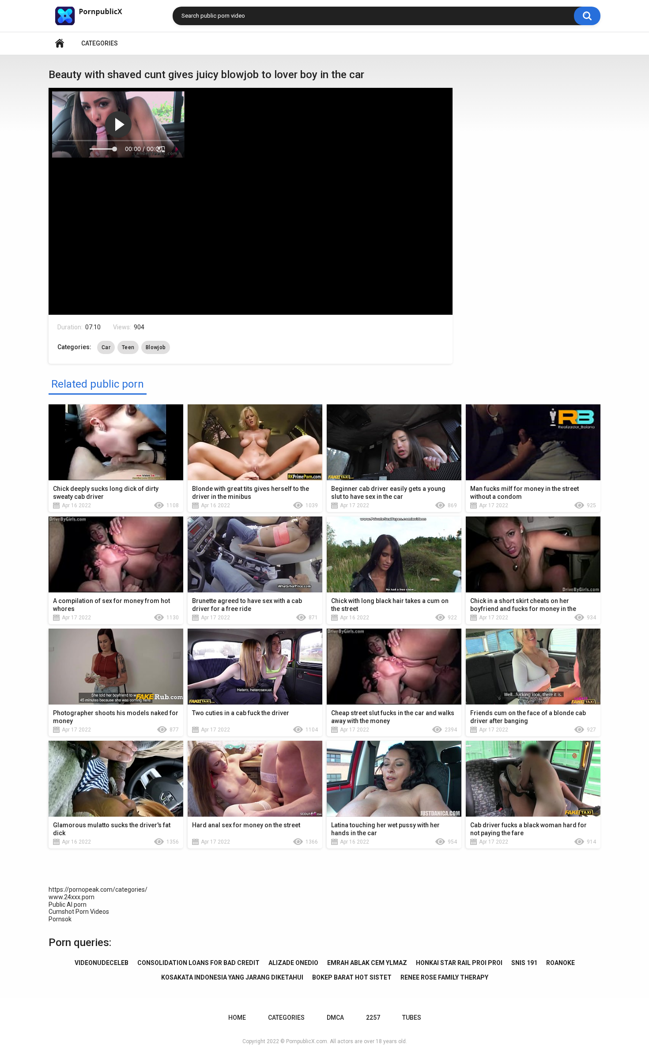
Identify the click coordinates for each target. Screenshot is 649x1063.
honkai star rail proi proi (459, 962)
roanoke (560, 962)
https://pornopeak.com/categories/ (98, 889)
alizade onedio (293, 962)
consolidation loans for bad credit (198, 962)
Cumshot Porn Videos (79, 911)
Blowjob (156, 347)
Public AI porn (68, 904)
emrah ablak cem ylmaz (367, 962)
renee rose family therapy (444, 977)
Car (106, 347)
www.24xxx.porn (71, 897)
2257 (373, 1017)
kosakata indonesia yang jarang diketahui (232, 977)
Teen (128, 347)
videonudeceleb (101, 962)
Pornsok (60, 919)
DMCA (335, 1017)
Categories (99, 43)
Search (587, 16)
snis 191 (524, 962)
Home (60, 43)
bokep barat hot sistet (352, 977)
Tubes (411, 1017)
